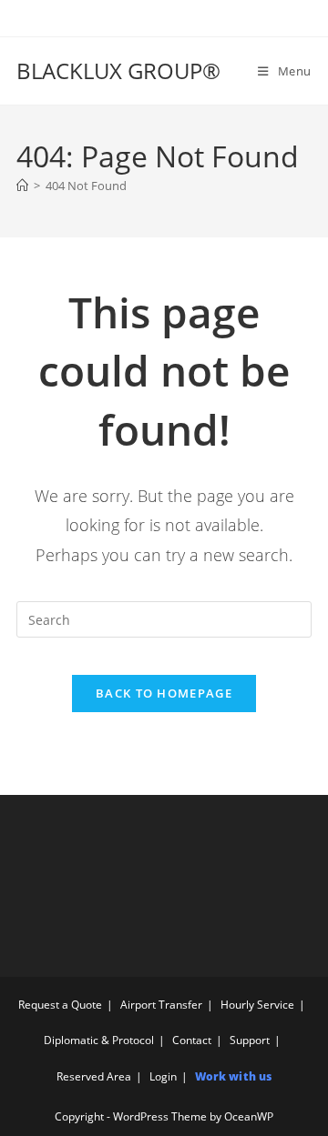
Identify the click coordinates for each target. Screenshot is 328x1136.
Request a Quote (60, 1004)
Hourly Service (257, 1004)
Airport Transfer (161, 1004)
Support (250, 1040)
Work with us (233, 1076)
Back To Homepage (164, 693)
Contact (191, 1040)
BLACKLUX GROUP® (118, 70)
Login (163, 1076)
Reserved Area (93, 1076)
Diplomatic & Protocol (99, 1040)
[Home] (22, 185)
